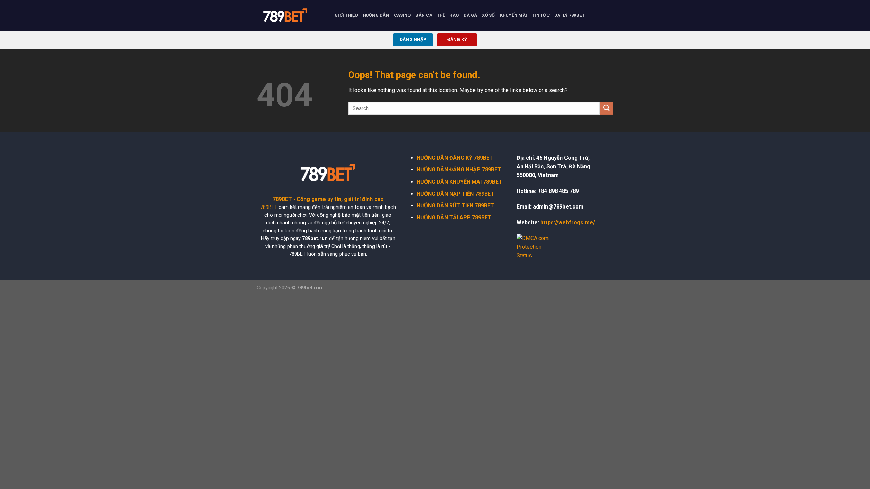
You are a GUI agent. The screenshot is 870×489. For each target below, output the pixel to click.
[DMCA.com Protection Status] (537, 246)
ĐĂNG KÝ (457, 39)
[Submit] (606, 108)
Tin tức (541, 15)
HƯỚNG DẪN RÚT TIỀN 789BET (455, 205)
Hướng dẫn (376, 15)
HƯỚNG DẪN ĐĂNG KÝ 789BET (455, 158)
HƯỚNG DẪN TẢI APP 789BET (454, 217)
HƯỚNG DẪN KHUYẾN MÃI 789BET (459, 182)
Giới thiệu (346, 15)
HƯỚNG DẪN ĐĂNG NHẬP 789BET (459, 169)
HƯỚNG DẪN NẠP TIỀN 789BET (455, 194)
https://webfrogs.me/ (567, 222)
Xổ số (488, 15)
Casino (402, 15)
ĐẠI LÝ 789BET (569, 15)
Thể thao (448, 15)
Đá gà (470, 15)
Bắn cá (423, 15)
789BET (268, 207)
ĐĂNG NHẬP (413, 39)
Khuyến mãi (513, 15)
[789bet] (291, 15)
